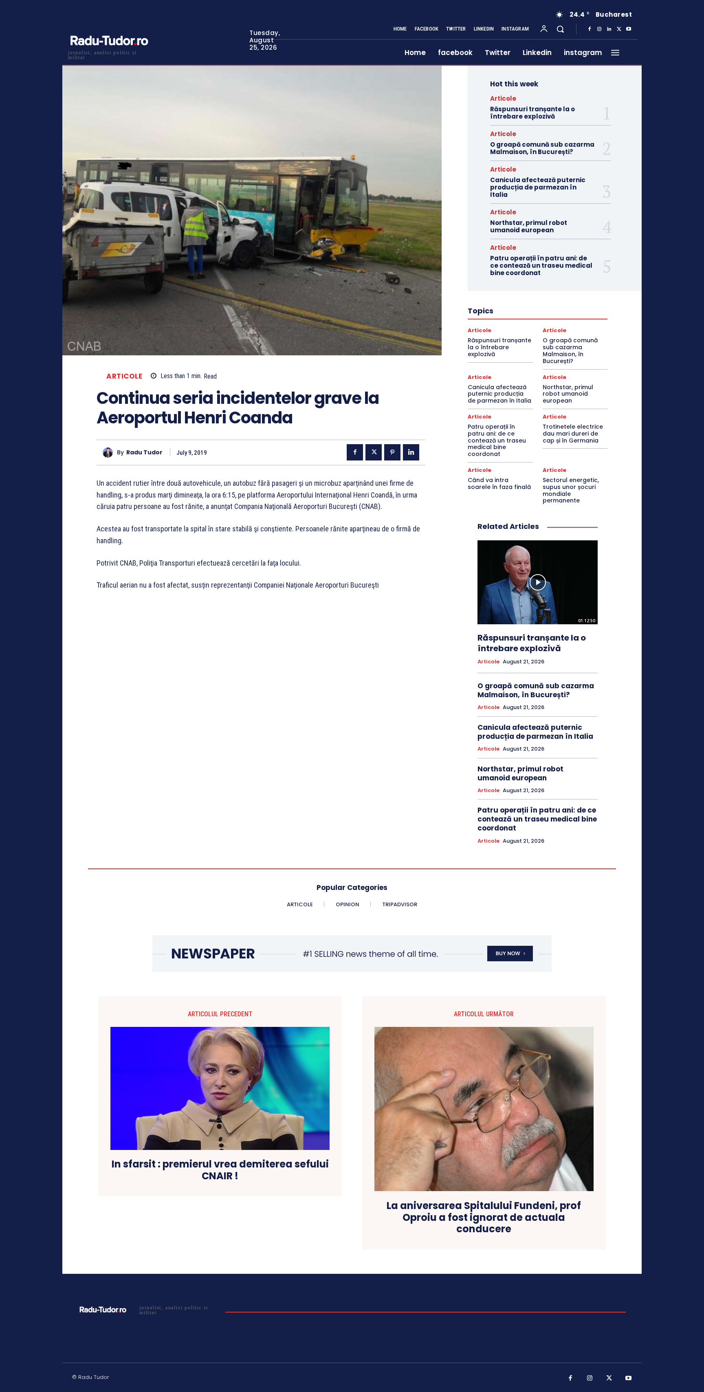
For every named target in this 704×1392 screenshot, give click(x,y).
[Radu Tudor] (110, 452)
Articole (124, 376)
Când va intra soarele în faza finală (499, 483)
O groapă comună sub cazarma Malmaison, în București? (542, 148)
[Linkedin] (609, 29)
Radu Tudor (144, 452)
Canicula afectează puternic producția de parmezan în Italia (537, 187)
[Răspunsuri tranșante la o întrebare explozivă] (537, 582)
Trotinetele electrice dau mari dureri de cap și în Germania (573, 434)
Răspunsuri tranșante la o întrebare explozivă (532, 113)
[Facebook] (589, 29)
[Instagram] (599, 29)
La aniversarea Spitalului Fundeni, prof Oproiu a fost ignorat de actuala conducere (484, 1217)
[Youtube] (629, 29)
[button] (560, 29)
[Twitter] (619, 29)
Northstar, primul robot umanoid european (528, 226)
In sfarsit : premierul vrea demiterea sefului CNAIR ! (220, 1170)
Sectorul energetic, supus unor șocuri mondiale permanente (571, 490)
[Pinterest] (392, 452)
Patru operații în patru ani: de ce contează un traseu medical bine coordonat (541, 265)
